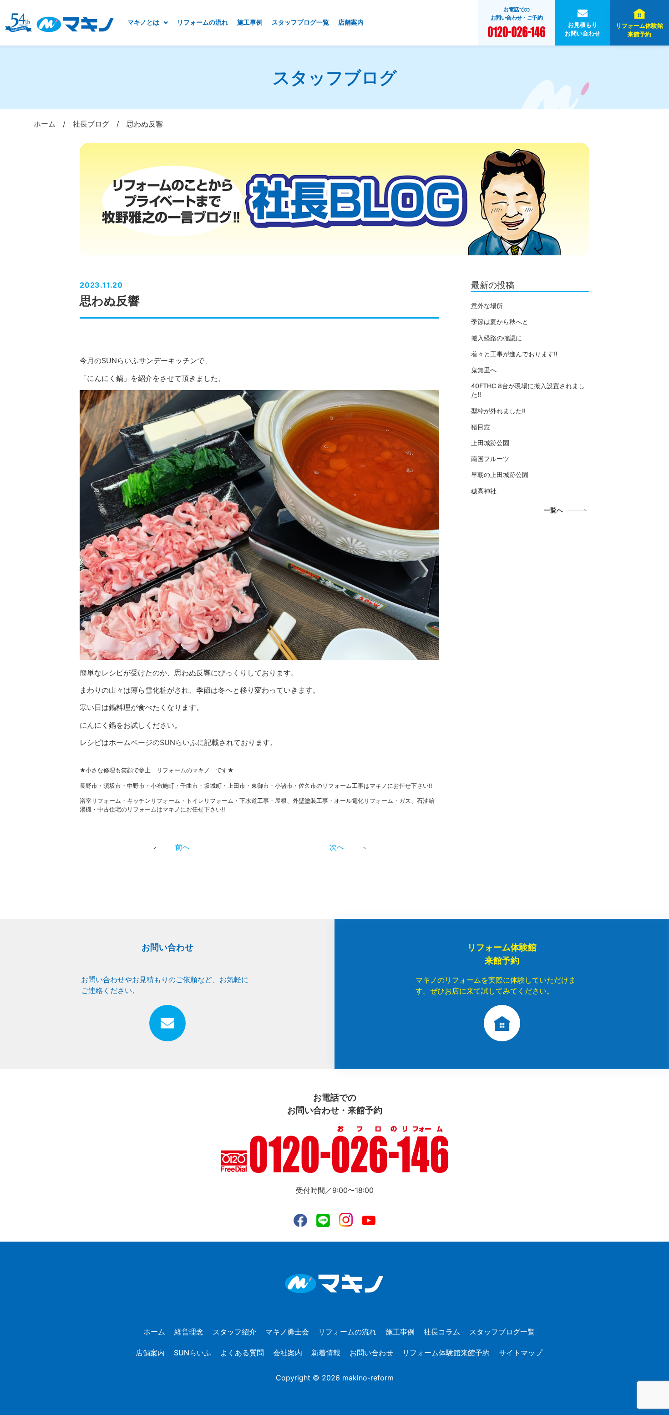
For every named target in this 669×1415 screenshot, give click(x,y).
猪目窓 (480, 427)
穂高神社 (484, 491)
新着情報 (325, 1352)
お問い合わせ (371, 1352)
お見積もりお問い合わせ (582, 29)
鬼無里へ (484, 370)
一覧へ (553, 510)
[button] (147, 23)
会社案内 (287, 1352)
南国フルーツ (490, 458)
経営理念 (188, 1331)
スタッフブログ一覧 (300, 22)
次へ (336, 847)
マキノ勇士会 (287, 1331)
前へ (182, 847)
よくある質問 (242, 1352)
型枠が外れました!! (498, 411)
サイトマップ (520, 1352)
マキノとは (143, 22)
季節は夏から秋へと (499, 321)
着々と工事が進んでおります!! (514, 354)
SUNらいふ (192, 1352)
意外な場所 (487, 305)
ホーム (154, 1331)
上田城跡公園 (490, 442)
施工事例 (250, 22)
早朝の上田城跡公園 (499, 474)
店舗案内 (351, 22)
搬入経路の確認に (496, 338)
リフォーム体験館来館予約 (639, 30)
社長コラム (442, 1331)
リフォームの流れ (202, 22)
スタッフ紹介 (234, 1331)
